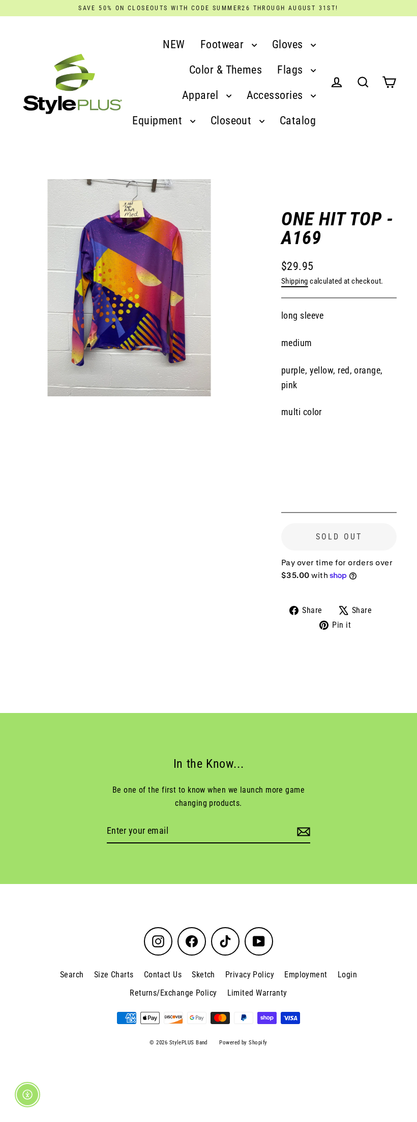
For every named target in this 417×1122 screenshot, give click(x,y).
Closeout (232, 120)
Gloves (289, 44)
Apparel (201, 95)
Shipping (294, 281)
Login (347, 974)
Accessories (276, 95)
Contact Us (163, 974)
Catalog (298, 120)
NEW (174, 44)
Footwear (223, 44)
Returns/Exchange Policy (173, 993)
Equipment (158, 120)
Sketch (203, 974)
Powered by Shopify (243, 1042)
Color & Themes (225, 69)
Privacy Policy (249, 974)
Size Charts (114, 974)
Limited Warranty (257, 993)
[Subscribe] (302, 831)
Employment (305, 974)
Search (72, 974)
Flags (291, 69)
